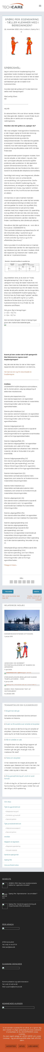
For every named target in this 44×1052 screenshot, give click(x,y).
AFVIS (22, 1046)
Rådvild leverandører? (13, 828)
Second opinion (11, 819)
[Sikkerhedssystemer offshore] (22, 620)
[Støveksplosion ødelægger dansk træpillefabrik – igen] (22, 673)
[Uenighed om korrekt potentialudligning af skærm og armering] (22, 649)
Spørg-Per (35, 29)
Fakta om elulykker (13, 758)
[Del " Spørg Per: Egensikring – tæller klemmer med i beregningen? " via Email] (28, 582)
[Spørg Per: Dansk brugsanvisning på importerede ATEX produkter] (5, 906)
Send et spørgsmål (11, 855)
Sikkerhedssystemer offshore (18, 634)
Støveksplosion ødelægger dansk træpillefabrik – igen (20, 678)
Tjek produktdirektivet (12, 824)
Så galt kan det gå (12, 711)
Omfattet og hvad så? (13, 815)
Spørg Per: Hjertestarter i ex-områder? (23, 894)
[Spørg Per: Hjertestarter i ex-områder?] (5, 895)
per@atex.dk (10, 947)
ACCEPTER (11, 1046)
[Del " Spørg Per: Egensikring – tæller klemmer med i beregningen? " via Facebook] (11, 582)
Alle (21, 29)
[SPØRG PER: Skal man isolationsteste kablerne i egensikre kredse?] (5, 885)
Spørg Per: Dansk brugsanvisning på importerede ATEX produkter (22, 905)
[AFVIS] (41, 1038)
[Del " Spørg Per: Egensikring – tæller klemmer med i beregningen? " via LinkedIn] (24, 582)
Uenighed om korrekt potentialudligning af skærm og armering (19, 665)
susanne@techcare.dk (14, 987)
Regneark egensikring (13, 846)
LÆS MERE (33, 1046)
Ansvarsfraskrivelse (11, 865)
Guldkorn (26, 29)
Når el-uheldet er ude (14, 740)
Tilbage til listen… (10, 565)
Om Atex (7, 802)
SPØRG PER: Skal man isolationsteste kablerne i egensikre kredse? (23, 884)
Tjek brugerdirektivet (12, 807)
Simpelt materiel (11, 850)
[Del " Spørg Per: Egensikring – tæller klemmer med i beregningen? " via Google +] (20, 582)
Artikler (7, 837)
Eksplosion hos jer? (12, 811)
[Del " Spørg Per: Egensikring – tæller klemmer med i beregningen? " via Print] (33, 582)
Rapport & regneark (11, 842)
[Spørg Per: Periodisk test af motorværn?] (22, 685)
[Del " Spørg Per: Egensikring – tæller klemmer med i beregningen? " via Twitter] (15, 582)
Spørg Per (8, 860)
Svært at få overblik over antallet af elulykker (23, 724)
